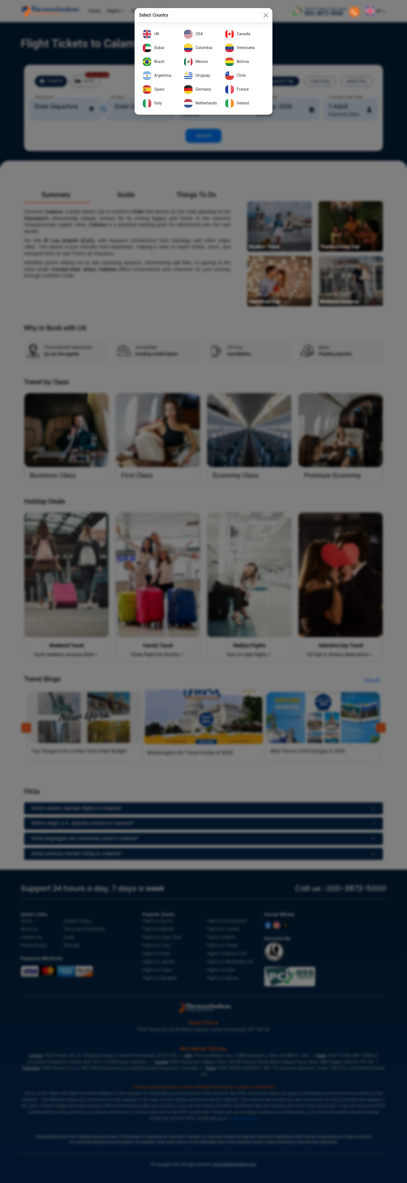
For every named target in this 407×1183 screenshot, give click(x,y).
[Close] (265, 15)
